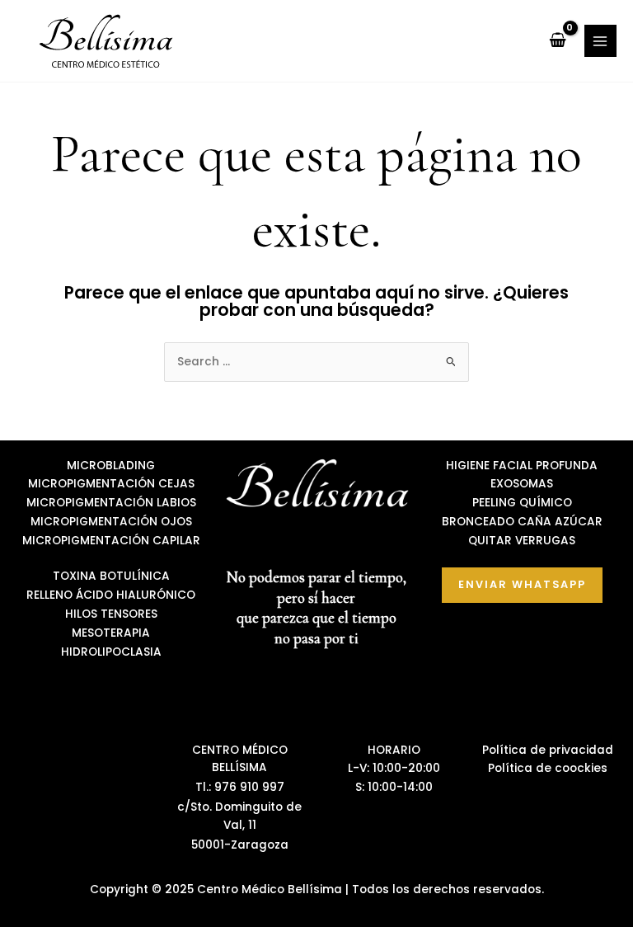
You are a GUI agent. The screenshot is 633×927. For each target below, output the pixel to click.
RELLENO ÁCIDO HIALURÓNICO (110, 595)
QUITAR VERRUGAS (521, 540)
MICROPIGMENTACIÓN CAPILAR (111, 540)
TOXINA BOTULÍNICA (111, 576)
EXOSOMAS (521, 484)
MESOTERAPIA (111, 633)
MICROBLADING (111, 465)
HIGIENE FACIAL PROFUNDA (522, 465)
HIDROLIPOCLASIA (111, 652)
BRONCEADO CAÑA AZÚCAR (522, 521)
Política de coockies (547, 768)
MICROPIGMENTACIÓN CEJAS (111, 484)
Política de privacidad (547, 750)
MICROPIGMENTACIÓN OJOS (111, 521)
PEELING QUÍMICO (522, 503)
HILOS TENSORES (111, 614)
